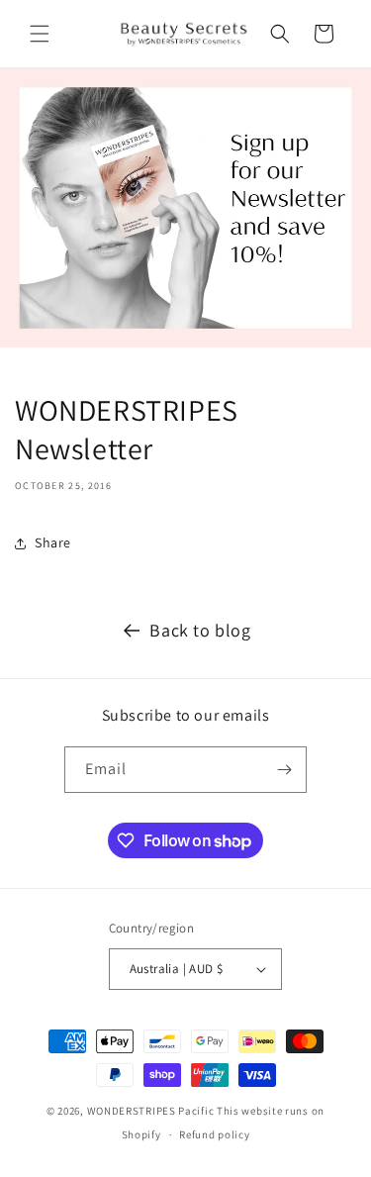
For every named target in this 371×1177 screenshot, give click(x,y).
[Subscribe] (284, 769)
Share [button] (53, 542)
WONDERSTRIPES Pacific (151, 1111)
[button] (39, 33)
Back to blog (199, 630)
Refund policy (214, 1134)
